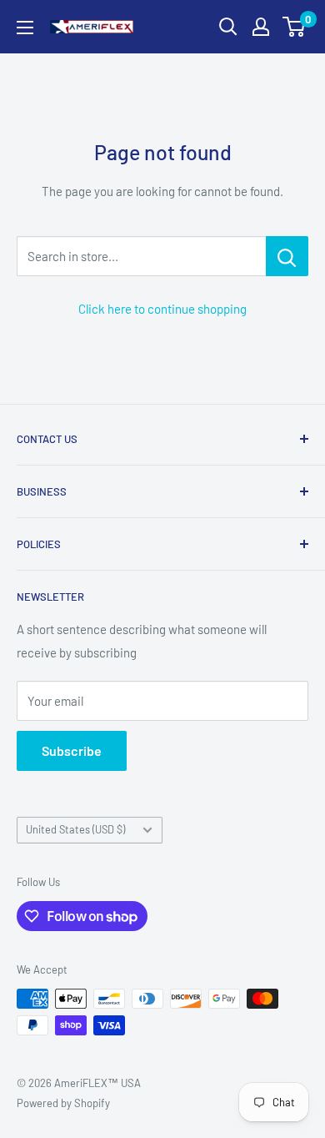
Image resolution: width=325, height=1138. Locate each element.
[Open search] (228, 27)
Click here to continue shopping (162, 308)
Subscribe (72, 750)
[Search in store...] (287, 256)
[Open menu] (25, 27)
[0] (294, 27)
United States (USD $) (75, 829)
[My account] (260, 27)
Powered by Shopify (63, 1103)
